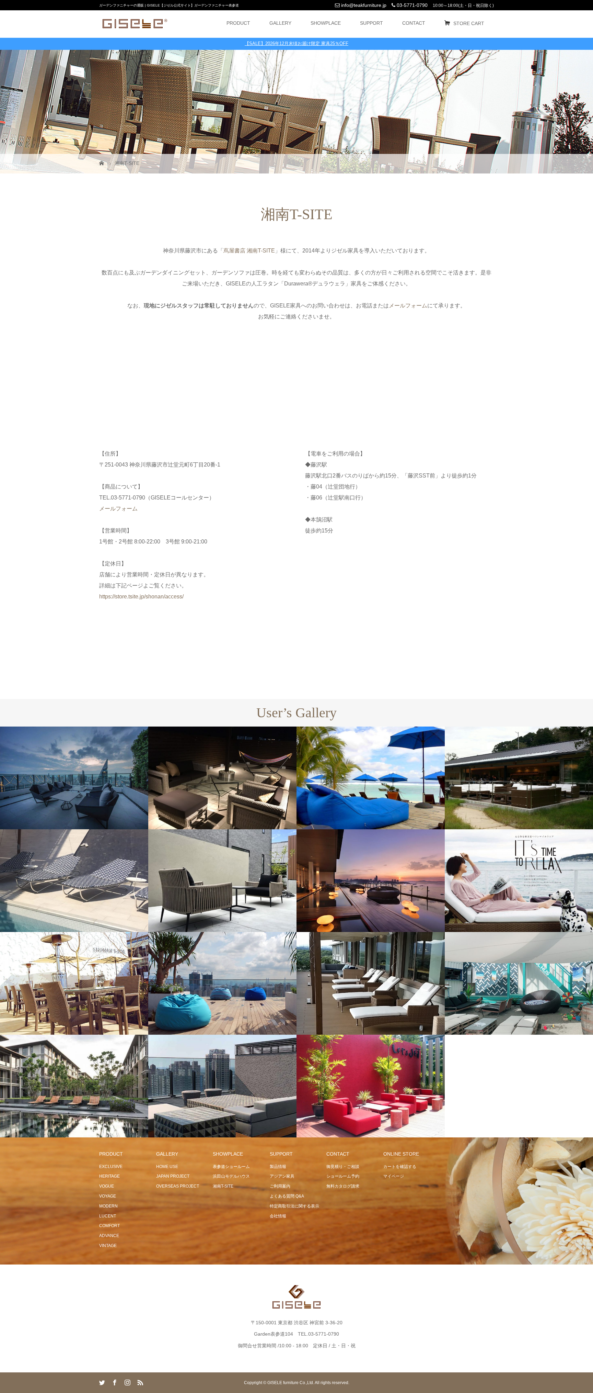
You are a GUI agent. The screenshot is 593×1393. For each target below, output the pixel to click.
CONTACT (413, 23)
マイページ (393, 1176)
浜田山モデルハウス (231, 1176)
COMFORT (109, 1225)
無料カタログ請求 (342, 1186)
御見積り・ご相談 (342, 1166)
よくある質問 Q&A (287, 1196)
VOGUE (106, 1186)
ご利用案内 (280, 1186)
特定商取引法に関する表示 (294, 1206)
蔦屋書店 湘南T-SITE (249, 251)
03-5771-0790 (411, 5)
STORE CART (468, 23)
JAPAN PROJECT (172, 1176)
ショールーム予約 (342, 1176)
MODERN (108, 1206)
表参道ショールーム (231, 1166)
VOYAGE (107, 1196)
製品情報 (278, 1166)
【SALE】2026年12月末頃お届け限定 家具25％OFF (296, 43)
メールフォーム (118, 509)
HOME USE (167, 1166)
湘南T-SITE (223, 1186)
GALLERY (280, 23)
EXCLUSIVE (111, 1166)
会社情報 (278, 1216)
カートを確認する (399, 1166)
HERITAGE (109, 1176)
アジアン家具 (282, 1176)
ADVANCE (109, 1235)
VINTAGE (108, 1245)
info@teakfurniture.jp (363, 5)
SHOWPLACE (326, 23)
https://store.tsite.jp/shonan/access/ (141, 596)
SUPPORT (371, 23)
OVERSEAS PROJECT (177, 1186)
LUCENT (107, 1216)
